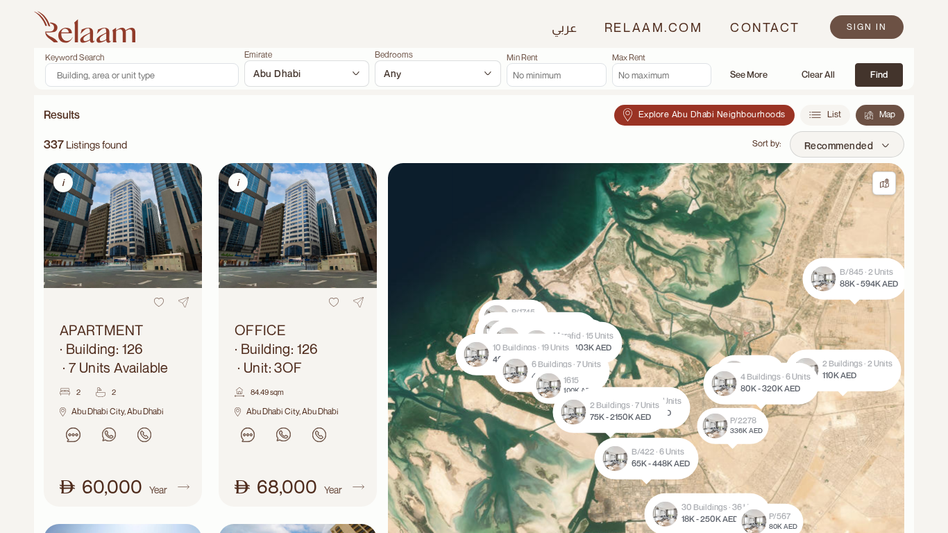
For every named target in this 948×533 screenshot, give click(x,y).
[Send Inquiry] (73, 434)
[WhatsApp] (108, 434)
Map (887, 114)
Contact (765, 27)
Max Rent (628, 57)
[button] (602, 406)
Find (879, 74)
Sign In (867, 27)
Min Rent (522, 57)
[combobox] (307, 73)
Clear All (818, 74)
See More (749, 74)
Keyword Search (74, 57)
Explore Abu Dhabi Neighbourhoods (712, 114)
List (834, 114)
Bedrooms (394, 55)
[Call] (144, 434)
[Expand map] (884, 183)
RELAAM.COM (653, 27)
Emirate (258, 55)
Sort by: (766, 143)
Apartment (114, 348)
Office (277, 348)
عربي (564, 27)
